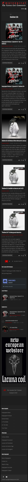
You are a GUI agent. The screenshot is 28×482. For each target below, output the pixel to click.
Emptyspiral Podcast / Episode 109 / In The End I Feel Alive (5, 314)
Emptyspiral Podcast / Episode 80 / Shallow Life (14, 76)
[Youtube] (6, 477)
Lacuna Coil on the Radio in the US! (11, 320)
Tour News (4, 428)
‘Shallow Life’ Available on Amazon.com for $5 (14, 175)
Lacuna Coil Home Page (7, 446)
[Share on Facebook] (21, 63)
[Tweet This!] (19, 63)
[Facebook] (3, 477)
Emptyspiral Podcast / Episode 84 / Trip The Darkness (14, 31)
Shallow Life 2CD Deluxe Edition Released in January (14, 126)
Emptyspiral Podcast (7, 46)
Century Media (5, 437)
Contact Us (4, 461)
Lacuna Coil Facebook (7, 443)
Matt (16, 46)
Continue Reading (7, 62)
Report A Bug (5, 464)
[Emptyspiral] (14, 6)
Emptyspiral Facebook (7, 440)
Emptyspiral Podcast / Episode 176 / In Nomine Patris (5, 298)
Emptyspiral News (14, 329)
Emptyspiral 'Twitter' (7, 470)
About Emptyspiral (6, 458)
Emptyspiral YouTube (7, 467)
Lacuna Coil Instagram (7, 449)
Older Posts (18, 261)
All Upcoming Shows (7, 273)
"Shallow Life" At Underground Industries (14, 219)
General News (5, 143)
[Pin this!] (25, 63)
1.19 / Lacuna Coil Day (5, 329)
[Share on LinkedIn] (23, 63)
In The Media (13, 235)
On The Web (20, 235)
